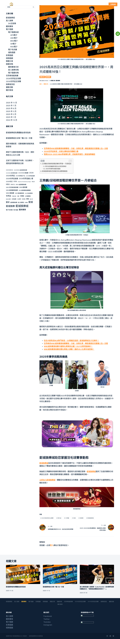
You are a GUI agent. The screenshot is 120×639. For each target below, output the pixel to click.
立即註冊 (113, 4)
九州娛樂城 (27, 196)
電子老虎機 (12, 50)
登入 (51, 545)
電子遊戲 (67, 4)
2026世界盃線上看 (26, 179)
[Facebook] (107, 636)
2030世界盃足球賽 (13, 81)
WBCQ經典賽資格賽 (21, 184)
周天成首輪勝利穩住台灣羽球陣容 (55, 166)
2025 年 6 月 (11, 108)
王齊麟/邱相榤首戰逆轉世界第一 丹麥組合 (56, 164)
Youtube (47, 622)
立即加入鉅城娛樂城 (47, 480)
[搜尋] (106, 4)
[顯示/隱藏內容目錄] (69, 160)
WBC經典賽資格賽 (12, 190)
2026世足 (9, 181)
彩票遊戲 (80, 4)
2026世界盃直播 (12, 178)
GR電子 (13, 44)
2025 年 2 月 (11, 114)
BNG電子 (14, 41)
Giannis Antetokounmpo (24, 181)
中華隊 (22, 196)
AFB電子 (13, 35)
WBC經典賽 (23, 187)
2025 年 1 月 (11, 117)
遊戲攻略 (9, 64)
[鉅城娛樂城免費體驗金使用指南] (23, 574)
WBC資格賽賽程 (29, 193)
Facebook (47, 616)
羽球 (74, 518)
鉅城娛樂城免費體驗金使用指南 (18, 133)
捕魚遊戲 (11, 52)
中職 (18, 196)
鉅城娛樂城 (31, 4)
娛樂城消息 (10, 84)
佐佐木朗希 (8, 199)
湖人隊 (31, 199)
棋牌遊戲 (9, 58)
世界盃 (8, 196)
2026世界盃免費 (30, 176)
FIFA (15, 181)
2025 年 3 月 (11, 111)
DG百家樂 (12, 23)
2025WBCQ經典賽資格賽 (20, 170)
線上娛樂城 (21, 202)
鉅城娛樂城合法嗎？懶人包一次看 (19, 138)
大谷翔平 (19, 199)
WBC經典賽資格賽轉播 (25, 190)
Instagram (47, 625)
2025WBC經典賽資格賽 (11, 173)
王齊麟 (66, 518)
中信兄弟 (14, 196)
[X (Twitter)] (110, 636)
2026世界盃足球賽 (13, 79)
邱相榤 (81, 518)
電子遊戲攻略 (13, 73)
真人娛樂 (43, 4)
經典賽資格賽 (13, 202)
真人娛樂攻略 (13, 70)
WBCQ (13, 184)
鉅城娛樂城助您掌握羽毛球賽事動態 (54, 171)
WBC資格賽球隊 (19, 193)
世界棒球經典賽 (12, 76)
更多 (89, 4)
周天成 (58, 518)
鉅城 (30, 202)
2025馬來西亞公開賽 (46, 518)
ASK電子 (13, 38)
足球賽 (26, 202)
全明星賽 (14, 199)
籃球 (7, 202)
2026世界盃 (10, 176)
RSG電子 (13, 47)
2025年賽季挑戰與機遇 (53, 169)
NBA (8, 184)
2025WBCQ (9, 170)
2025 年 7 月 (11, 106)
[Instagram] (113, 636)
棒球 (27, 199)
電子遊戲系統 (13, 32)
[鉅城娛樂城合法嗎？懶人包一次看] (60, 574)
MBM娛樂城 (39, 636)
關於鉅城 (9, 90)
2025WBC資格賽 (23, 173)
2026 (31, 173)
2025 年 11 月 (11, 103)
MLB (33, 181)
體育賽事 (56, 4)
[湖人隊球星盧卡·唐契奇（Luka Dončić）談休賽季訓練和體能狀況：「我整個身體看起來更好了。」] (97, 574)
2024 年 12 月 (11, 120)
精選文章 (42, 77)
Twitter (46, 619)
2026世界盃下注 (20, 176)
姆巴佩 (23, 199)
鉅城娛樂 (10, 206)
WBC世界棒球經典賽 (12, 187)
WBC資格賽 (10, 193)
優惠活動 (9, 87)
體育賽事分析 (13, 67)
